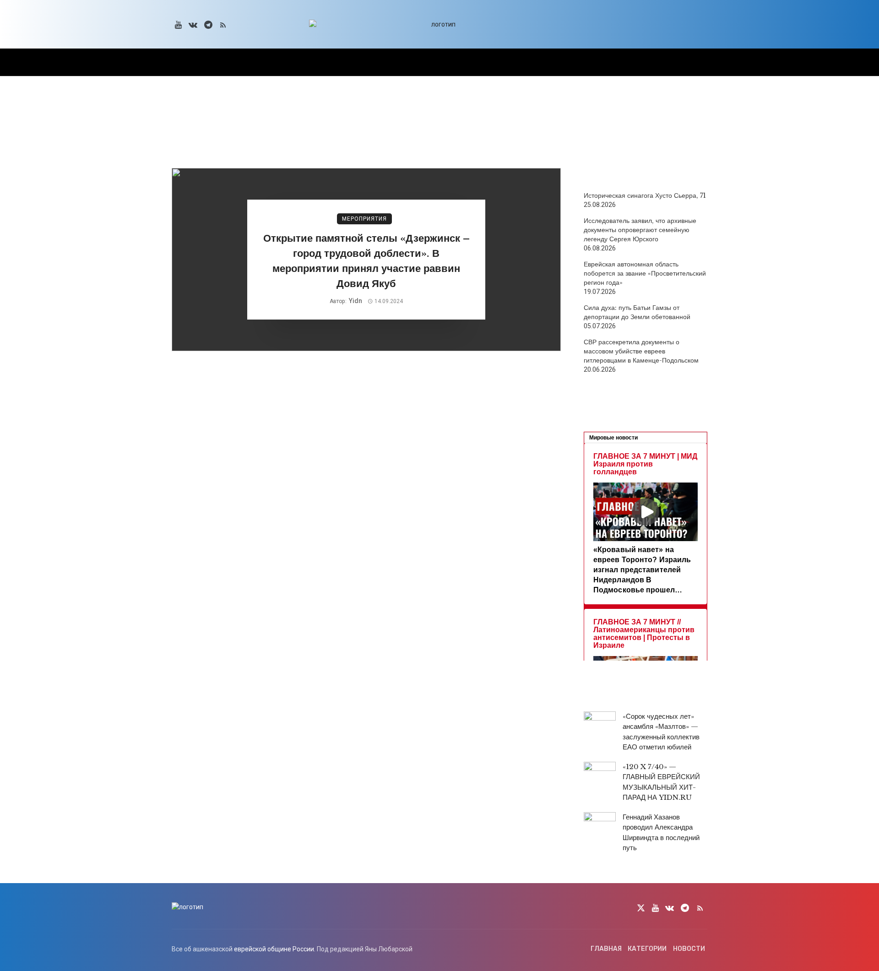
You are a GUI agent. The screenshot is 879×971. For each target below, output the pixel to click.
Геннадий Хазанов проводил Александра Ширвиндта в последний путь (661, 832)
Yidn (355, 300)
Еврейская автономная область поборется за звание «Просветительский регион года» (645, 273)
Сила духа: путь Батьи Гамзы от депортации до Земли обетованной (637, 312)
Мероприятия (364, 219)
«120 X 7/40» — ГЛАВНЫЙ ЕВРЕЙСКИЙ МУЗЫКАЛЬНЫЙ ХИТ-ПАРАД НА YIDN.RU (661, 782)
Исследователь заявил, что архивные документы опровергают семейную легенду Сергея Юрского (640, 230)
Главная (606, 949)
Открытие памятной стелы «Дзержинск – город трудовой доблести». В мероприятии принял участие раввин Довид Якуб (366, 260)
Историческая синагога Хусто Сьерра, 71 (645, 195)
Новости (689, 949)
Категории (647, 949)
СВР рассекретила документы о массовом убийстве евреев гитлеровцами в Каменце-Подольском (641, 351)
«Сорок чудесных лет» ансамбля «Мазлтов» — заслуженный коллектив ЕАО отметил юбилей (661, 732)
